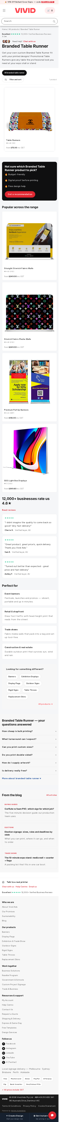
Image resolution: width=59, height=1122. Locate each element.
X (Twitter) (9, 1059)
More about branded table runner (20, 768)
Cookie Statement (43, 1104)
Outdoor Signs (33, 673)
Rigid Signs (14, 680)
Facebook (9, 1040)
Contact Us (7, 1006)
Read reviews (9, 500)
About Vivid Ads (10, 903)
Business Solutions (11, 967)
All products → (43, 694)
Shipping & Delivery (11, 1015)
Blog (4, 917)
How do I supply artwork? (16, 752)
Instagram (9, 1045)
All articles (49, 785)
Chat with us (29, 41)
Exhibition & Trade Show (13, 938)
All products (14, 29)
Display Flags (14, 673)
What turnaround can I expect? (19, 729)
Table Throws (30, 680)
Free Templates (9, 1024)
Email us (33, 883)
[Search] (52, 21)
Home (4, 29)
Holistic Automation (18, 1111)
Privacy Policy (26, 1104)
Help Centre (22, 883)
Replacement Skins (17, 687)
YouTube (9, 1054)
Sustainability (8, 913)
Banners (12, 666)
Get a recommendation (20, 192)
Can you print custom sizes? (17, 737)
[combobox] (28, 21)
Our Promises (8, 908)
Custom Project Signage (14, 981)
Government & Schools (13, 976)
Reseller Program (10, 972)
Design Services (9, 1029)
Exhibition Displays (30, 666)
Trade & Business (10, 985)
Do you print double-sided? (17, 744)
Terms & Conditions (7, 1104)
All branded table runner (14, 73)
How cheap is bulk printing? (17, 721)
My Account (7, 997)
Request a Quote (10, 1010)
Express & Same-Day (12, 1020)
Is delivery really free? (14, 760)
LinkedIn (8, 1049)
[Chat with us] (50, 1115)
